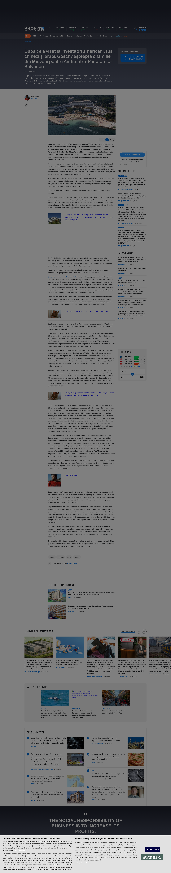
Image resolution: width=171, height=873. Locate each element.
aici (55, 864)
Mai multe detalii (20, 850)
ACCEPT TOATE (153, 849)
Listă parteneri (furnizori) (84, 863)
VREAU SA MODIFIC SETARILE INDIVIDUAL (152, 857)
